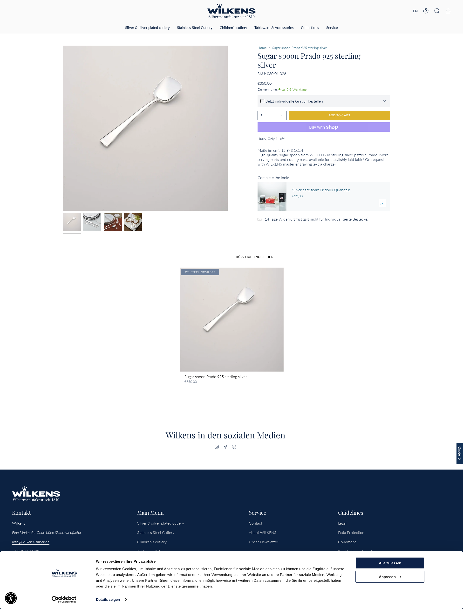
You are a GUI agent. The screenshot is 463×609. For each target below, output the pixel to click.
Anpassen (387, 576)
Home (262, 48)
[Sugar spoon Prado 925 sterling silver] (232, 320)
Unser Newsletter (263, 542)
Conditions (347, 542)
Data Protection (351, 532)
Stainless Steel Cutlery (155, 532)
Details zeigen (108, 599)
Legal (342, 523)
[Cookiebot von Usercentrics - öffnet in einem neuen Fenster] (64, 599)
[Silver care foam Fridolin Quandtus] (272, 196)
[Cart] (448, 11)
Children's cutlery (152, 542)
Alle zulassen (390, 563)
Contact (255, 523)
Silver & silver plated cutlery (160, 523)
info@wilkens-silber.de (30, 542)
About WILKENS (262, 532)
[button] (437, 11)
